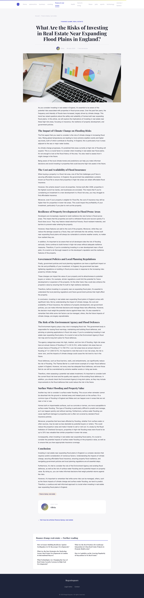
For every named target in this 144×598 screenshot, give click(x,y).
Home (25, 4)
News (90, 4)
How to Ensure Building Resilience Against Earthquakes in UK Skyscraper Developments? (53, 546)
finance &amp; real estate (49, 16)
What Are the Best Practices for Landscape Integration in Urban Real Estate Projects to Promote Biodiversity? (89, 547)
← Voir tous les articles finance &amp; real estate (55, 520)
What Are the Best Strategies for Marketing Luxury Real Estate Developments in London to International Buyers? (52, 553)
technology (110, 4)
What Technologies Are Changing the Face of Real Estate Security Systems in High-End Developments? (52, 562)
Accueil (37, 16)
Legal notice (68, 587)
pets (96, 4)
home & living (79, 4)
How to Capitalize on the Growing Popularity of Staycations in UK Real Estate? (90, 554)
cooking (50, 4)
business (42, 4)
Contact (77, 587)
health (73, 4)
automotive (33, 4)
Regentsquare (72, 580)
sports (102, 4)
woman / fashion (119, 4)
